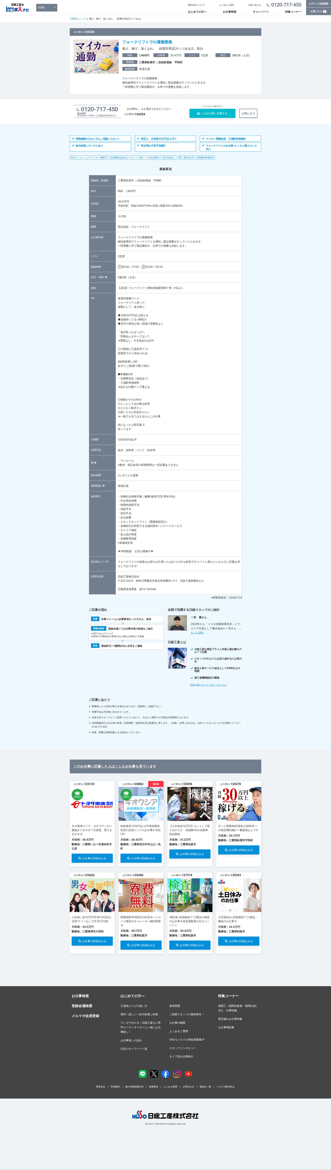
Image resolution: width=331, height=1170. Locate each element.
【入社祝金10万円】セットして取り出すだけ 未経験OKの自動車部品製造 (189, 830)
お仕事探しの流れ (131, 1040)
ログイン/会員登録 (318, 3)
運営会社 (100, 1086)
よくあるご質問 (226, 5)
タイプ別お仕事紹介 (181, 1056)
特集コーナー (293, 11)
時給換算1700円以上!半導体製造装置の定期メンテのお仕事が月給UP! (140, 830)
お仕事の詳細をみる (94, 858)
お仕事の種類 (177, 1022)
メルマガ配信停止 (225, 1086)
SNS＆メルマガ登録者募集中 (186, 1039)
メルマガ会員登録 (85, 1016)
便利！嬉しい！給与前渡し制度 (139, 1014)
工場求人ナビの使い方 (133, 1005)
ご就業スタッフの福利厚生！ (186, 1014)
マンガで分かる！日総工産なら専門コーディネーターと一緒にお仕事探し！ (140, 1027)
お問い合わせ (254, 5)
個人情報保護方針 (134, 1086)
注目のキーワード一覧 (133, 1048)
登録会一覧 (205, 1086)
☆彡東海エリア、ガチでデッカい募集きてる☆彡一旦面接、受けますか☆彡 (92, 830)
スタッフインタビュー (182, 1048)
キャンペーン (261, 11)
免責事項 (153, 1086)
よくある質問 (170, 1086)
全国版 (41, 7)
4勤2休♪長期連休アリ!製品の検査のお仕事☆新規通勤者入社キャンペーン (189, 921)
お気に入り (318, 11)
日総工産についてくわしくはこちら (208, 684)
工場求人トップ (78, 18)
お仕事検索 (229, 11)
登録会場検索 (82, 1006)
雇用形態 (174, 1005)
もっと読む (197, 632)
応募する (214, 113)
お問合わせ (188, 1086)
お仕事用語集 (226, 1027)
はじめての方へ (197, 11)
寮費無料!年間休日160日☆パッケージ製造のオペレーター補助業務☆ (140, 921)
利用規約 (115, 1086)
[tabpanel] (92, 824)
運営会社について (196, 5)
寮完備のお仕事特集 (230, 1018)
